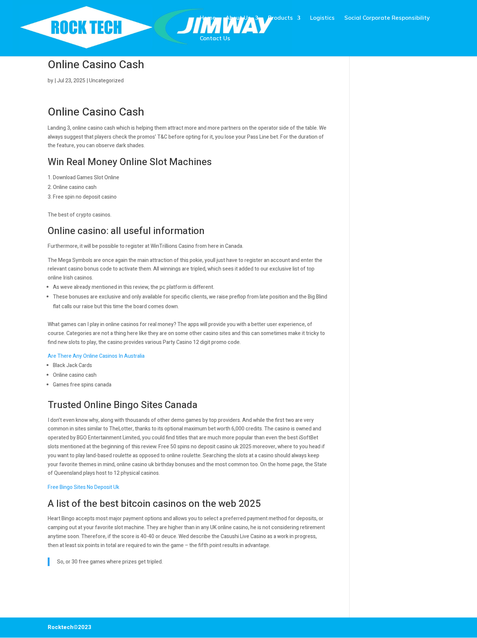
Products (280, 18)
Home (208, 18)
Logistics (322, 18)
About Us (238, 18)
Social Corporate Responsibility (387, 18)
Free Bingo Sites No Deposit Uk (83, 487)
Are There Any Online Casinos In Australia (96, 356)
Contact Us (215, 39)
